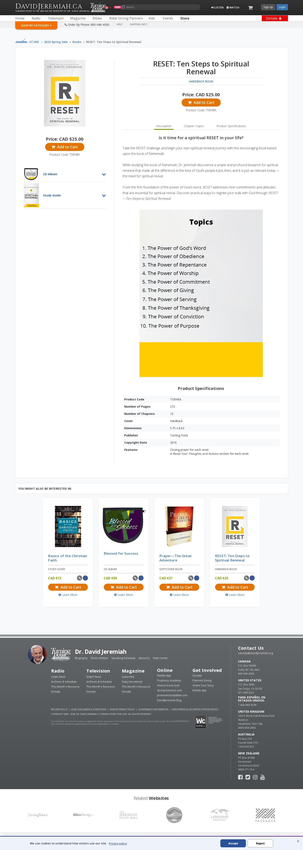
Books (77, 42)
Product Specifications (231, 126)
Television (98, 671)
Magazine (133, 671)
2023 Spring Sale (56, 42)
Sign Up (268, 7)
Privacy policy (118, 843)
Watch (234, 7)
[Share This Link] (79, 578)
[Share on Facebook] (85, 578)
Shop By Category (35, 25)
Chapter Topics (194, 126)
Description (163, 126)
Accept (233, 843)
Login (282, 7)
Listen (219, 7)
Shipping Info (138, 24)
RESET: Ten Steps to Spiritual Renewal (113, 42)
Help (119, 24)
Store (34, 42)
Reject (260, 843)
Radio (57, 671)
